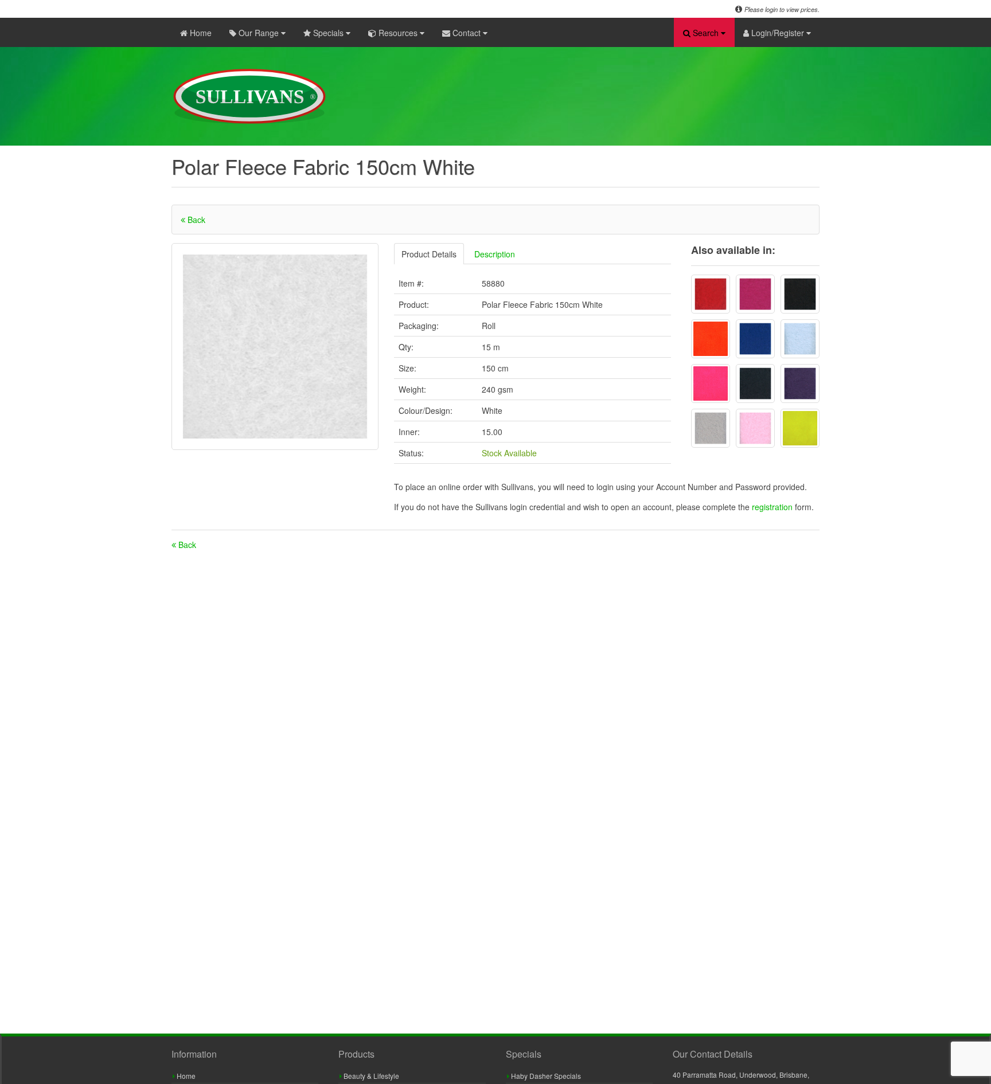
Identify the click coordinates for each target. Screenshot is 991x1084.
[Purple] (800, 383)
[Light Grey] (710, 428)
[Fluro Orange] (710, 338)
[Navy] (755, 383)
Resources (398, 32)
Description (494, 254)
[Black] (800, 294)
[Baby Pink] (755, 428)
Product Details (429, 254)
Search (705, 32)
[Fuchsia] (755, 294)
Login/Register (777, 32)
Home (200, 32)
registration (773, 506)
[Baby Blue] (800, 338)
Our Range (258, 32)
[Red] (710, 294)
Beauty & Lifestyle (370, 1076)
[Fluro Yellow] (800, 428)
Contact (466, 32)
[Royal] (755, 338)
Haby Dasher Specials (545, 1076)
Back (195, 219)
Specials (328, 32)
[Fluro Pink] (710, 383)
